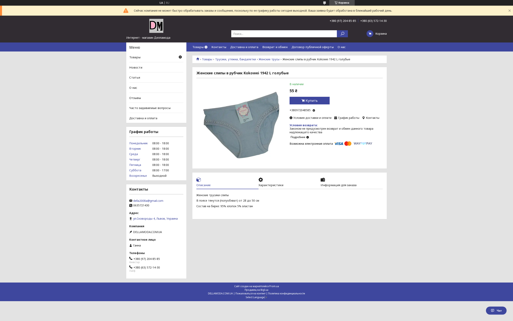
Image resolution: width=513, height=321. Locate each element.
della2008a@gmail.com (148, 201)
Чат (499, 310)
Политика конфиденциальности (286, 293)
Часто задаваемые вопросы (150, 108)
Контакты (218, 47)
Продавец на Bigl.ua (256, 290)
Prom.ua (274, 286)
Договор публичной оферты (313, 47)
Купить (312, 100)
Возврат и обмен (275, 47)
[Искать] (342, 33)
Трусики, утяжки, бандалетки (235, 59)
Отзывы (135, 98)
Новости (135, 67)
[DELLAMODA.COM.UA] (156, 26)
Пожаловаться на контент (250, 293)
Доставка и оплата (244, 47)
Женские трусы (269, 59)
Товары (198, 47)
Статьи (134, 77)
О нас (342, 47)
